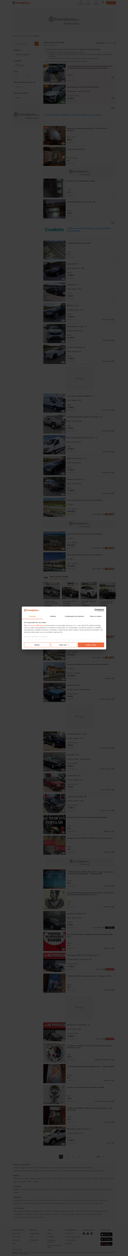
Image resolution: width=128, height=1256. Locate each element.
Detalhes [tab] (53, 616)
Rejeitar (37, 645)
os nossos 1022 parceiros (37, 625)
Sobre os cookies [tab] (96, 616)
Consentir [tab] (32, 616)
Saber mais (63, 645)
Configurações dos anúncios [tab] (74, 616)
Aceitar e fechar (91, 645)
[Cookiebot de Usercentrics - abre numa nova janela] (96, 610)
